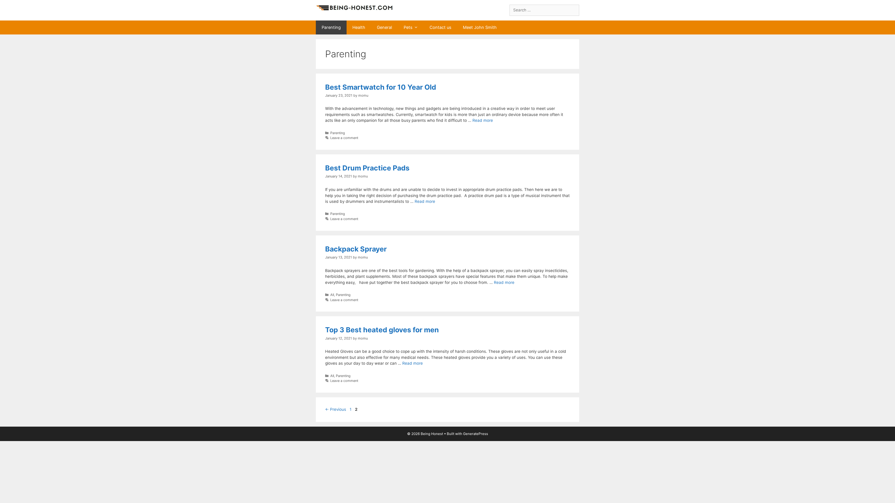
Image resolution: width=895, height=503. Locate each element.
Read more (482, 120)
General (384, 27)
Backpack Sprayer (356, 249)
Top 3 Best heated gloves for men (382, 330)
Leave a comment (344, 138)
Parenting (331, 27)
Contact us (440, 27)
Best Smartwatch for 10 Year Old (380, 87)
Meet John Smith (480, 27)
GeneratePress (475, 434)
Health (358, 27)
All (332, 295)
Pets (408, 27)
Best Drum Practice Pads (367, 168)
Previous (335, 409)
